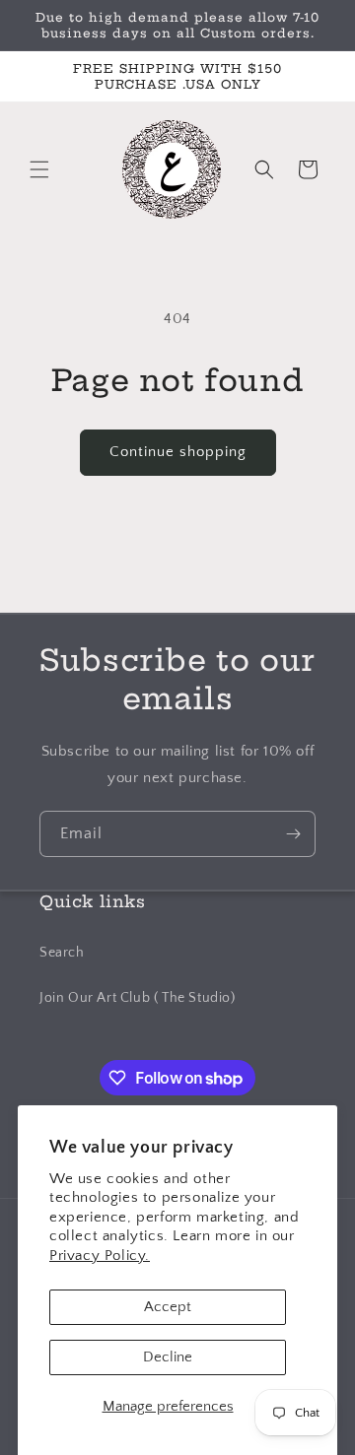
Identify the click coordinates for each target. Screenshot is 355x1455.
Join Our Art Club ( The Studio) (137, 998)
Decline (167, 1357)
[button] (39, 169)
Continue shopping (178, 451)
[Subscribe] (293, 834)
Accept (167, 1306)
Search (62, 952)
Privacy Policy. (99, 1255)
